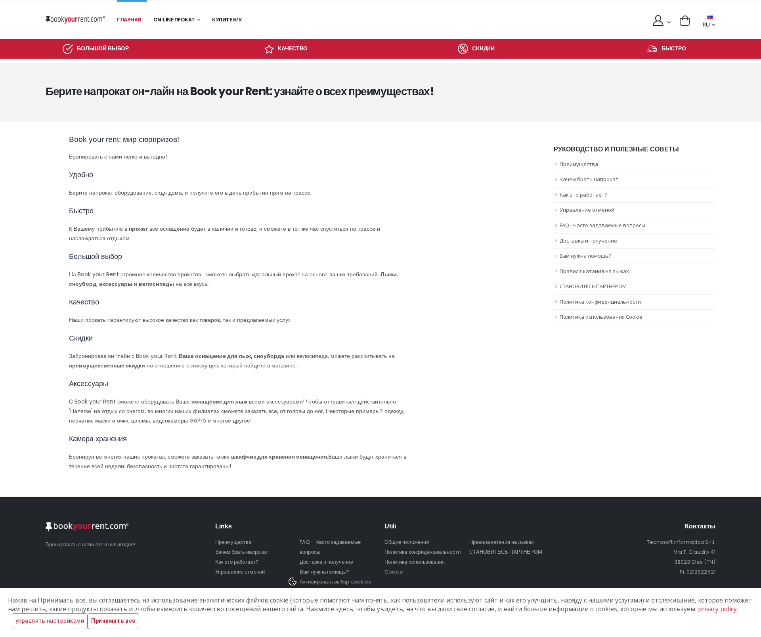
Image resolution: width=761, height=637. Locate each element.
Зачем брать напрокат (589, 179)
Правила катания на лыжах (594, 271)
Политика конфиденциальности (600, 301)
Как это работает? (583, 194)
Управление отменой (587, 209)
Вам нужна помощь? (585, 255)
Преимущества (579, 164)
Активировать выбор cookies (335, 581)
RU (706, 24)
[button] (685, 20)
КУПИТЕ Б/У (226, 19)
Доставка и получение (588, 240)
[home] (75, 19)
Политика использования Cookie (601, 316)
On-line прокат (174, 19)
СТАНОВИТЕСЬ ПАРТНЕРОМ (593, 286)
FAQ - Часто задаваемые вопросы (602, 225)
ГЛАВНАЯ (129, 19)
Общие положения (406, 542)
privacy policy (717, 609)
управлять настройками (49, 621)
